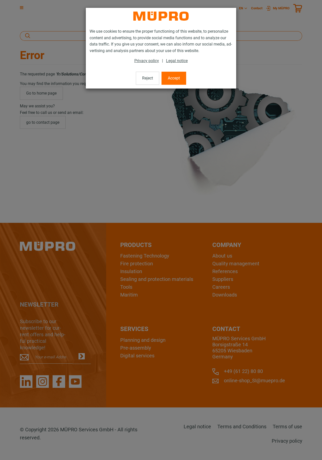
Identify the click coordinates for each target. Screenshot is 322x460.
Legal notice (177, 60)
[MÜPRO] (161, 16)
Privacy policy (146, 60)
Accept (174, 78)
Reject (147, 78)
